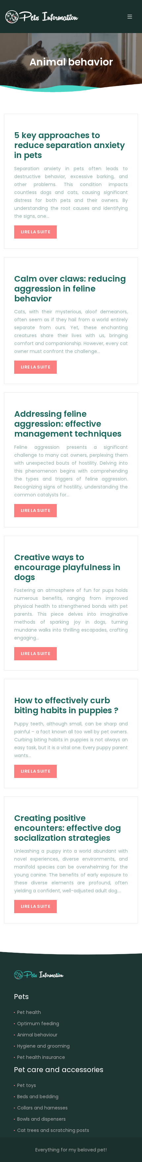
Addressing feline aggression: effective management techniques (68, 424)
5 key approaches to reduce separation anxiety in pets (69, 145)
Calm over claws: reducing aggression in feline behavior (70, 288)
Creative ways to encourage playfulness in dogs (67, 567)
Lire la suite (35, 232)
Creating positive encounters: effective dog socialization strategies (67, 828)
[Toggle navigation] (130, 16)
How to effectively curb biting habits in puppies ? (66, 705)
